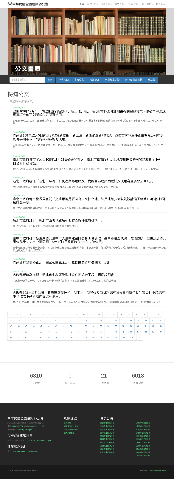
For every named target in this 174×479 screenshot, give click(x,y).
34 (101, 320)
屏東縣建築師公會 (143, 446)
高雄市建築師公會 (107, 426)
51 (71, 326)
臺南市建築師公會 (107, 436)
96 (93, 338)
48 (48, 326)
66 (26, 332)
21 (159, 315)
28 (56, 320)
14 (106, 315)
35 (108, 320)
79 (123, 332)
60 (138, 326)
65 (19, 332)
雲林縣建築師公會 (143, 436)
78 (116, 332)
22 (11, 320)
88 (34, 338)
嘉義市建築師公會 (143, 442)
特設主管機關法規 (71, 429)
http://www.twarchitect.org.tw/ (25, 451)
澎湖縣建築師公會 (143, 455)
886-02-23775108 (19, 426)
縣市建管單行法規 (71, 426)
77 (108, 332)
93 (71, 338)
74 (86, 332)
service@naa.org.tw (24, 430)
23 (19, 320)
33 (93, 320)
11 (84, 315)
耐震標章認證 (112, 79)
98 (108, 338)
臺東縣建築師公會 (143, 452)
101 (132, 338)
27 (48, 320)
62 (153, 326)
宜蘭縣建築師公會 (107, 446)
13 (99, 315)
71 (63, 332)
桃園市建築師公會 (107, 439)
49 (56, 326)
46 (34, 326)
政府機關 (67, 423)
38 (131, 320)
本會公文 (79, 79)
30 (71, 320)
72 (71, 332)
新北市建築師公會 (107, 429)
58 (123, 326)
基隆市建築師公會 (107, 449)
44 (19, 326)
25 (34, 320)
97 (101, 338)
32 (86, 320)
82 (146, 332)
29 (63, 320)
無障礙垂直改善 (133, 79)
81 (138, 332)
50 (63, 326)
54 (93, 326)
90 (48, 338)
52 (78, 326)
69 (48, 332)
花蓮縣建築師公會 (143, 449)
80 (131, 332)
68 (41, 332)
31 (78, 320)
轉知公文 (94, 79)
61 (146, 326)
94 (78, 338)
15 (114, 315)
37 (123, 320)
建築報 (151, 79)
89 (41, 338)
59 (131, 326)
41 (153, 320)
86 (19, 338)
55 (101, 326)
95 (86, 338)
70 (56, 332)
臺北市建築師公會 (107, 423)
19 (144, 315)
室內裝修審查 (69, 433)
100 (123, 338)
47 (41, 326)
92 (63, 338)
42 (161, 320)
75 (93, 332)
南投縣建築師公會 (143, 433)
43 (11, 326)
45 (26, 326)
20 (151, 315)
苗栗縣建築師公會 (143, 426)
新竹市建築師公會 (143, 423)
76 (101, 332)
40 (146, 320)
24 (26, 320)
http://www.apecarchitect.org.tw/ (39, 440)
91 (56, 338)
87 (26, 338)
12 (91, 315)
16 (121, 315)
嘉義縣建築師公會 (143, 439)
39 (138, 320)
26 (41, 320)
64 (11, 332)
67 (34, 332)
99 (116, 338)
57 (116, 326)
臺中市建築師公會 (107, 433)
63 (161, 326)
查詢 (50, 80)
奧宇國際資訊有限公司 (158, 470)
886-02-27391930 (37, 426)
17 (129, 315)
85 (11, 338)
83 (153, 332)
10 (76, 315)
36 (116, 320)
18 (136, 315)
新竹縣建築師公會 (107, 452)
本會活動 (64, 79)
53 (86, 326)
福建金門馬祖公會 (107, 442)
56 (108, 326)
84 (161, 332)
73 (78, 332)
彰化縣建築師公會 (143, 429)
